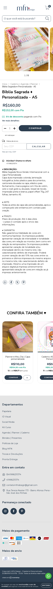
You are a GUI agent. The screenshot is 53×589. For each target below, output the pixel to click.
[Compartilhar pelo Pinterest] (23, 283)
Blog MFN (7, 448)
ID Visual (6, 416)
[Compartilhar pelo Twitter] (17, 283)
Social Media (8, 422)
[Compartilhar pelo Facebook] (11, 283)
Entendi (46, 585)
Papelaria (6, 411)
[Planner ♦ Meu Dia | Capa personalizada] (27, 377)
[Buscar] (47, 18)
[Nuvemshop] (11, 578)
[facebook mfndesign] (13, 511)
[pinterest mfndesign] (22, 511)
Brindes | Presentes (12, 438)
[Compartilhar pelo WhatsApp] (5, 282)
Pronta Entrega (10, 459)
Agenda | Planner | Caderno (16, 432)
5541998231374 (13, 474)
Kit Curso (6, 427)
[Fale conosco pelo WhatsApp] (48, 576)
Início (4, 84)
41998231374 (12, 480)
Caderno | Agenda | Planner (24, 84)
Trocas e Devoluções (12, 454)
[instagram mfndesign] (5, 511)
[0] (47, 8)
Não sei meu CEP (9, 152)
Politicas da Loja (10, 443)
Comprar (13, 377)
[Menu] (5, 8)
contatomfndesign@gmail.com (21, 485)
